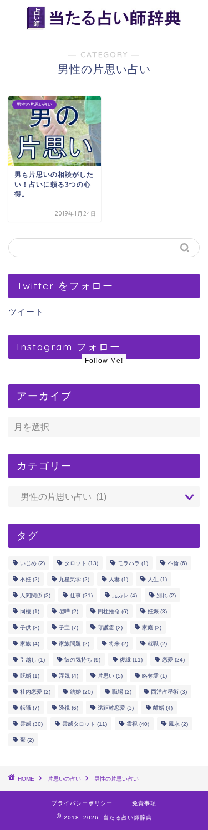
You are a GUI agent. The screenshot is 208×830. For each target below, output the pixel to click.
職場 (121, 692)
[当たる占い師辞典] (104, 26)
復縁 (131, 660)
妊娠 (157, 611)
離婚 (163, 708)
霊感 (31, 724)
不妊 (29, 579)
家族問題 (74, 644)
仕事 (81, 595)
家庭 (151, 627)
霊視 (137, 724)
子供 (29, 627)
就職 (157, 644)
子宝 (68, 627)
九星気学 (74, 579)
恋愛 (173, 660)
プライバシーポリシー (82, 803)
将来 (118, 644)
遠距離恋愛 (116, 708)
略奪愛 (154, 676)
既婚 (29, 676)
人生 (157, 579)
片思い (110, 676)
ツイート (26, 311)
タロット (81, 563)
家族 (29, 644)
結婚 (81, 692)
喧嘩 (68, 611)
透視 (68, 708)
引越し (32, 660)
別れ (166, 595)
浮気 (68, 676)
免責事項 (144, 803)
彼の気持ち (82, 660)
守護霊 (110, 627)
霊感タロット (84, 724)
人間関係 (35, 595)
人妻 (118, 579)
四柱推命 (113, 611)
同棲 (29, 611)
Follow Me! (104, 361)
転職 (29, 708)
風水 (178, 724)
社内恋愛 (35, 692)
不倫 (177, 563)
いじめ (32, 563)
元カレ (124, 595)
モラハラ (133, 563)
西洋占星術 (169, 692)
